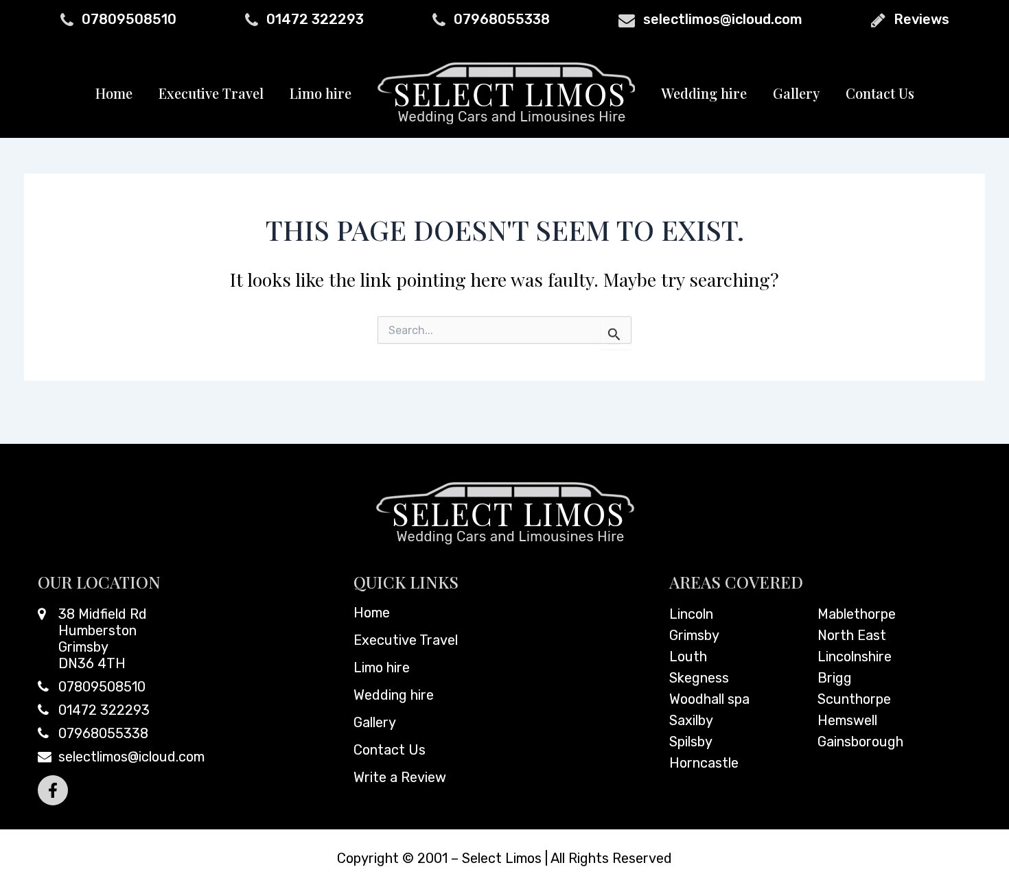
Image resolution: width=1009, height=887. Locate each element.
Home (113, 93)
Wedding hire (704, 93)
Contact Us (880, 93)
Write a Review (399, 777)
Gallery (796, 93)
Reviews (921, 19)
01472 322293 (315, 19)
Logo (506, 93)
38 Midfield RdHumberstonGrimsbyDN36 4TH (102, 639)
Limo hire (320, 93)
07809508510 (129, 19)
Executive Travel (211, 93)
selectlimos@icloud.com (722, 19)
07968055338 (502, 19)
